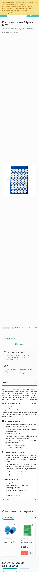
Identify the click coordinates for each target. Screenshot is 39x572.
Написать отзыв (20, 327)
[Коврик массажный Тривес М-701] (19, 180)
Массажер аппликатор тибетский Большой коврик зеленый (27, 541)
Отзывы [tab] (5, 499)
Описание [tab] (6, 383)
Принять (13, 13)
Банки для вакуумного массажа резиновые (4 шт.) (10, 541)
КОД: (30, 328)
